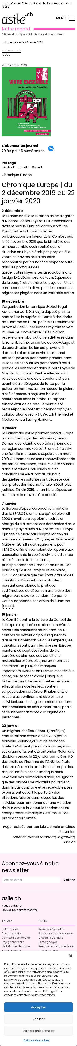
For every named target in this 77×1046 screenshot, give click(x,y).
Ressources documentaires (56, 946)
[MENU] (72, 18)
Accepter (38, 1007)
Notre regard (10, 929)
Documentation (12, 933)
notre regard (11, 50)
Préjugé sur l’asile (13, 942)
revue (6, 54)
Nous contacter (12, 905)
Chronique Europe (17, 174)
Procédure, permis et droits (55, 933)
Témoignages (47, 942)
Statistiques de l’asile (16, 946)
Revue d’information (51, 929)
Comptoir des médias (16, 937)
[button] (70, 956)
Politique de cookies (36, 1040)
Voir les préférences (39, 1030)
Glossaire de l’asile (50, 937)
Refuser (39, 1019)
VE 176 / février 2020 (14, 65)
